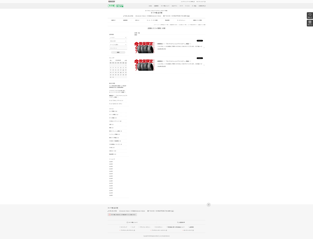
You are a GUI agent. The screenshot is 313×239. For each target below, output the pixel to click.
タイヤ (181, 6)
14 (123, 70)
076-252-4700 (129, 16)
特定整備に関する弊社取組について (176, 227)
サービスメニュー (181, 20)
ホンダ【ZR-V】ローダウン (115, 103)
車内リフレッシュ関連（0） (116, 131)
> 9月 (125, 60)
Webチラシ (174, 6)
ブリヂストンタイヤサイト (127, 230)
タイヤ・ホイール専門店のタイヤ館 (161, 24)
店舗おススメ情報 (197, 20)
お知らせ (137, 20)
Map (188, 16)
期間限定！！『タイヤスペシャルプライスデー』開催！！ (118, 96)
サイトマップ (124, 227)
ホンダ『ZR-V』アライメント (116, 100)
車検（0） (111, 127)
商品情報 (167, 20)
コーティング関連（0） (114, 134)
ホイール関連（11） (114, 114)
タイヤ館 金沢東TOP (192, 24)
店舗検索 (156, 6)
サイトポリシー (159, 227)
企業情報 (191, 227)
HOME (150, 6)
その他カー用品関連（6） (115, 141)
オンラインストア (200, 1)
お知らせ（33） (113, 151)
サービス (187, 6)
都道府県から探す (173, 24)
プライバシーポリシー (145, 227)
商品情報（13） (113, 154)
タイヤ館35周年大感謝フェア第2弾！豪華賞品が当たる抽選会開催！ (118, 86)
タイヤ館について (165, 6)
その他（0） (112, 147)
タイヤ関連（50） (113, 111)
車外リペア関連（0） (114, 137)
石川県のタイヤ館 (182, 24)
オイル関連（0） (113, 118)
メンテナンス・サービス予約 (187, 1)
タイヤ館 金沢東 (156, 13)
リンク (133, 227)
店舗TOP (113, 20)
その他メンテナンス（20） (115, 121)
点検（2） (111, 124)
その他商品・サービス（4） (116, 144)
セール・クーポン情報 (152, 20)
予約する (310, 25)
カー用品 (194, 6)
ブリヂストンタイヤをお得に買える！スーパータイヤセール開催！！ (117, 91)
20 (120, 72)
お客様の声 (201, 6)
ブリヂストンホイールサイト (158, 230)
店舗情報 (125, 20)
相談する (310, 17)
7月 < (111, 60)
